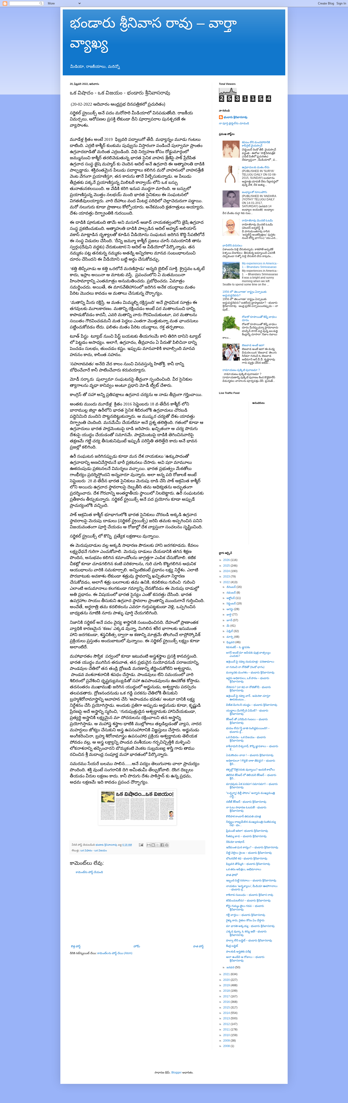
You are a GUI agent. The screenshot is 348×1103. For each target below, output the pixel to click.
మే (228, 625)
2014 (227, 1013)
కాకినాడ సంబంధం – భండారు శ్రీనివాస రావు (249, 894)
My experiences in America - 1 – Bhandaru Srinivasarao (260, 265)
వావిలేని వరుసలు (232, 245)
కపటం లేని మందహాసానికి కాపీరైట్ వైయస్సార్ (256, 144)
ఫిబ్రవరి (231, 642)
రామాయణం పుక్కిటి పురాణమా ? (241, 370)
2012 (227, 1024)
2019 (227, 985)
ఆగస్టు (230, 609)
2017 (227, 996)
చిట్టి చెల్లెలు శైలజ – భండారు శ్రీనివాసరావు (249, 852)
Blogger (176, 1072)
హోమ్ (137, 946)
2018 (227, 990)
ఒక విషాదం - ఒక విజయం (93, 850)
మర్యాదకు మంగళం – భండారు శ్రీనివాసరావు (250, 672)
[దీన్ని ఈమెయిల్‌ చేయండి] (148, 845)
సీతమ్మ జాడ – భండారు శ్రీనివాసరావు (246, 836)
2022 (227, 582)
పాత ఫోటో (231, 875)
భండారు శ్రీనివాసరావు (235, 117)
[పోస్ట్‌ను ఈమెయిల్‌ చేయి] (141, 844)
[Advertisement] (137, 909)
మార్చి (230, 636)
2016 (227, 1002)
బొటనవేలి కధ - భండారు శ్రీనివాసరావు (246, 858)
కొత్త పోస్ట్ (75, 946)
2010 (227, 1035)
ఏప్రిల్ (230, 631)
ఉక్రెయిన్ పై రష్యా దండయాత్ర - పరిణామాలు (250, 661)
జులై (229, 614)
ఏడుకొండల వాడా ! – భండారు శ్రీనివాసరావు (249, 755)
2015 (227, 1007)
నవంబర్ (231, 592)
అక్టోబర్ (231, 598)
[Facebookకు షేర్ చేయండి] (162, 845)
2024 (227, 571)
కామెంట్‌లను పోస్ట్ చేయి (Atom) (114, 953)
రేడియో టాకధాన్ (235, 842)
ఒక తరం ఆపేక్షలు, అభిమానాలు (243, 869)
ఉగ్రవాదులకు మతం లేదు (255, 167)
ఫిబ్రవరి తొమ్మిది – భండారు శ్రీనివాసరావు (248, 864)
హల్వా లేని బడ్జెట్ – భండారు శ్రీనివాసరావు (249, 940)
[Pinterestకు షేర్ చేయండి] (166, 845)
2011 (227, 1029)
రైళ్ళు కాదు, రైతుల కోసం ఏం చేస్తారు (245, 920)
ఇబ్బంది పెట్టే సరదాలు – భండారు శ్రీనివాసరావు (251, 880)
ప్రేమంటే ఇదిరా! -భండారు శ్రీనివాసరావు (247, 830)
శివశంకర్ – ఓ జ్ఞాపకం (238, 647)
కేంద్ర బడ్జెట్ (232, 946)
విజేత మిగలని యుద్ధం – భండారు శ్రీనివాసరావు (251, 705)
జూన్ (230, 620)
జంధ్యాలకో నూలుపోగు (254, 192)
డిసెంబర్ (231, 587)
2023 (227, 576)
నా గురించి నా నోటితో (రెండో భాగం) (245, 667)
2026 (227, 560)
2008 (227, 1046)
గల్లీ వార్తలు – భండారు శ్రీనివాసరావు (245, 915)
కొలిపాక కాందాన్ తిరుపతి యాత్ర (243, 816)
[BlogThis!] (153, 845)
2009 (227, 1040)
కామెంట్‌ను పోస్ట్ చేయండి (89, 872)
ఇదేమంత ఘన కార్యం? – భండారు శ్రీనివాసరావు (252, 847)
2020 (227, 980)
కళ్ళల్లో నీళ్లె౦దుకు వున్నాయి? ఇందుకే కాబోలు (250, 769)
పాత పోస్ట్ (198, 946)
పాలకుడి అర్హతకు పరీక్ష (238, 951)
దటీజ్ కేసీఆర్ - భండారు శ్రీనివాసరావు (246, 801)
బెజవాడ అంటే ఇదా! (253, 345)
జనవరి (231, 967)
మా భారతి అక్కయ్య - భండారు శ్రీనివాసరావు (250, 926)
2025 (227, 565)
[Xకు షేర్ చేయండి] (157, 845)
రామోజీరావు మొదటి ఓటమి (257, 220)
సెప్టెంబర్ (231, 603)
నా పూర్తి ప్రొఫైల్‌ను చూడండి (234, 123)
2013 (227, 1018)
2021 (227, 974)
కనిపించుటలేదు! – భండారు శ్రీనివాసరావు (248, 900)
